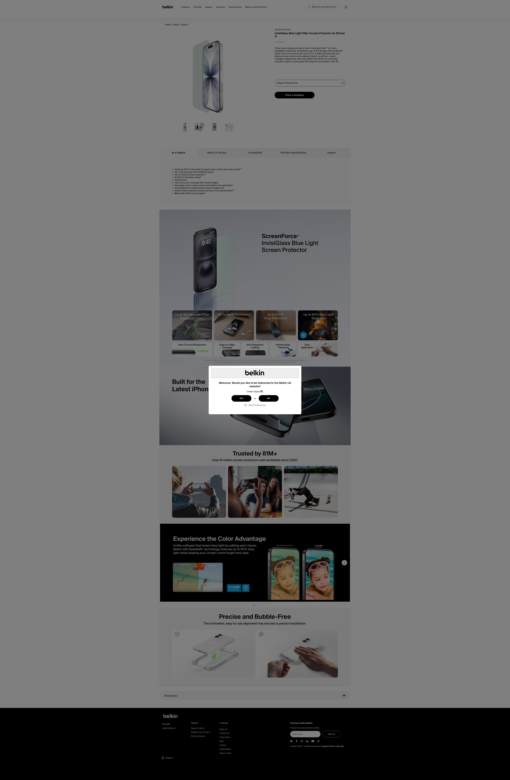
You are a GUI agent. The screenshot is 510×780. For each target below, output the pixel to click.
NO (268, 398)
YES (241, 398)
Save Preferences (257, 405)
